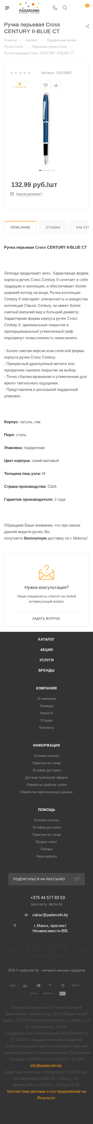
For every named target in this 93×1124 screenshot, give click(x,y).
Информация (46, 745)
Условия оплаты (46, 756)
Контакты (46, 728)
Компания (46, 688)
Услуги (47, 660)
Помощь (46, 810)
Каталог (46, 639)
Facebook (46, 950)
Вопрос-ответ (46, 842)
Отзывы (53, 227)
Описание (20, 227)
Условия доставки (47, 770)
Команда (46, 706)
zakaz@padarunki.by (50, 915)
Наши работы (46, 856)
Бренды (46, 670)
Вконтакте (33, 950)
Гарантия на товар (46, 763)
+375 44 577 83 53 (47, 898)
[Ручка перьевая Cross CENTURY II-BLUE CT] (46, 129)
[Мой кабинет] (74, 8)
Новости (46, 713)
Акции (46, 650)
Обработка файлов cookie (46, 785)
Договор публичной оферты (46, 777)
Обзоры (46, 849)
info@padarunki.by (46, 1065)
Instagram (59, 950)
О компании (46, 699)
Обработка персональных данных (46, 792)
